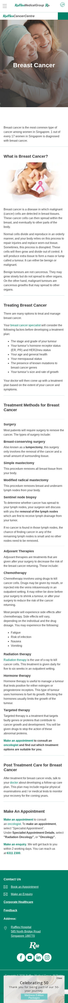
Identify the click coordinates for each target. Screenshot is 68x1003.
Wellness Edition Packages (34, 996)
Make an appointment (18, 740)
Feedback (10, 910)
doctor (14, 782)
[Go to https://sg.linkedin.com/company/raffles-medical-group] (37, 958)
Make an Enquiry (22, 894)
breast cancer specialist (25, 325)
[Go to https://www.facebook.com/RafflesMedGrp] (20, 958)
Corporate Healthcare (18, 901)
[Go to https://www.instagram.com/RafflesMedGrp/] (46, 958)
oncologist (11, 745)
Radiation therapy (15, 659)
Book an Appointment (24, 886)
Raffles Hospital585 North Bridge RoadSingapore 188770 (26, 931)
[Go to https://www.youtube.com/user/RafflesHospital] (29, 958)
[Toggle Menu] (63, 16)
